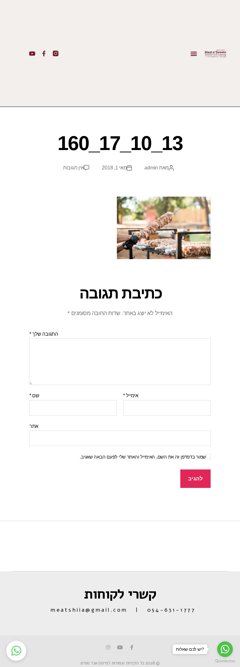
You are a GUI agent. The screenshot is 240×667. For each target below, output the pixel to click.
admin (151, 167)
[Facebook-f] (44, 53)
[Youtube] (32, 53)
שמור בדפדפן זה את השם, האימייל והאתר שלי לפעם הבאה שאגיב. (143, 456)
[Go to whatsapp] (225, 649)
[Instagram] (108, 647)
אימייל (130, 395)
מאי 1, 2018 (114, 167)
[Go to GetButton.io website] (225, 661)
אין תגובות (73, 167)
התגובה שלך (43, 334)
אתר (33, 426)
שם (34, 395)
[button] (194, 53)
